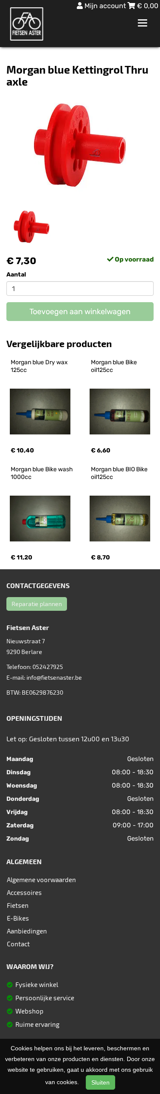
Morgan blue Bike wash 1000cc (42, 473)
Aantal (16, 274)
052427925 (47, 666)
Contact (18, 944)
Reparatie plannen (37, 603)
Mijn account (105, 6)
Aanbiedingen (27, 931)
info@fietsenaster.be (54, 677)
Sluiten (100, 1082)
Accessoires (24, 892)
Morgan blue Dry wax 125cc (40, 366)
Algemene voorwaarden (41, 879)
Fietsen (18, 905)
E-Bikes (18, 918)
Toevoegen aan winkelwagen (80, 311)
